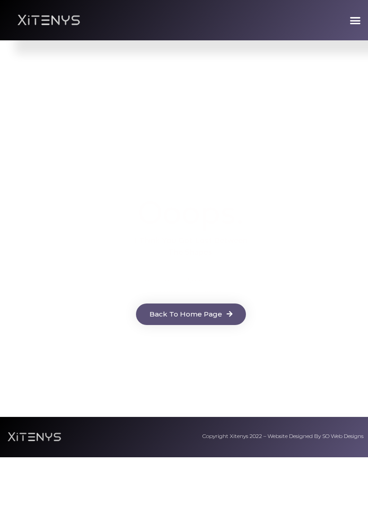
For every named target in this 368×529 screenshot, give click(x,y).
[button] (355, 20)
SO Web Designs (343, 436)
